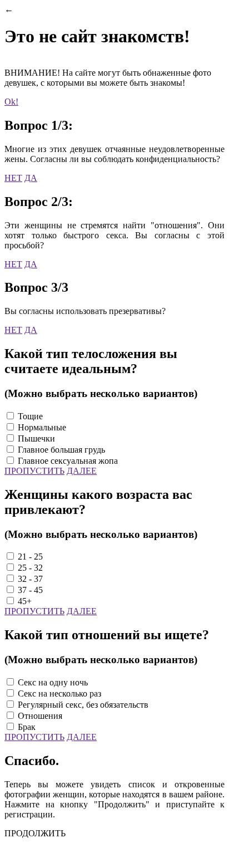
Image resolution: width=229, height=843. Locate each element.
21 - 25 (30, 556)
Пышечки (36, 438)
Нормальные (42, 427)
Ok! (11, 101)
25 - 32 (30, 567)
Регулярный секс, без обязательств (83, 704)
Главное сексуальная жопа (68, 460)
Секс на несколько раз (59, 693)
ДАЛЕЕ (82, 471)
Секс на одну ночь (53, 682)
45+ (25, 601)
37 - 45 (30, 590)
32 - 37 (30, 579)
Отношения (40, 716)
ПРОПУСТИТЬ (34, 471)
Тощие (30, 416)
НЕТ (13, 178)
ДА (30, 178)
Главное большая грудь (61, 449)
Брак (27, 727)
